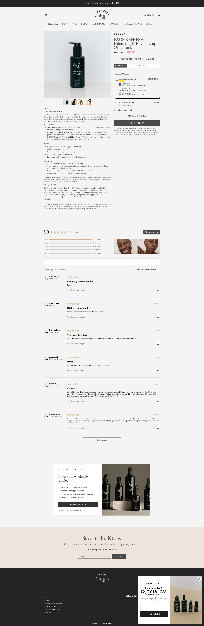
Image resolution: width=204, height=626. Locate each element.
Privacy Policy (50, 612)
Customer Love (50, 606)
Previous (46, 64)
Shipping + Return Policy (54, 603)
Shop (45, 597)
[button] (102, 624)
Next (109, 64)
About (150, 24)
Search (46, 600)
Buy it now (137, 123)
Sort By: (139, 270)
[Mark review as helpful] (157, 290)
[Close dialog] (199, 579)
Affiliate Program (51, 609)
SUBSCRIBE (154, 614)
